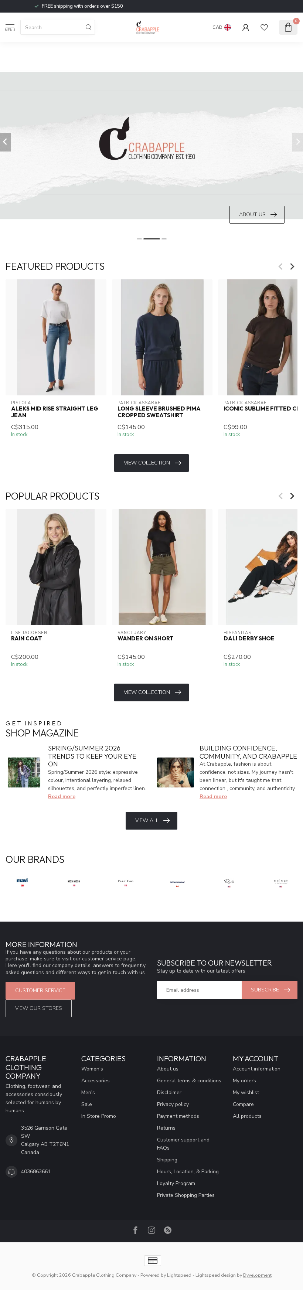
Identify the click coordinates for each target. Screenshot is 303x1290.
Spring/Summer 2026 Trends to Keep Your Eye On (92, 756)
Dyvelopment (257, 1275)
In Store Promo (98, 1116)
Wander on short (146, 638)
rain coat (26, 638)
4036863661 (36, 1171)
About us (167, 1068)
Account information (256, 1068)
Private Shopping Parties (186, 1195)
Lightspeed (179, 1275)
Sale (86, 1104)
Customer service (40, 990)
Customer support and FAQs (183, 1143)
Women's (92, 1068)
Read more (61, 796)
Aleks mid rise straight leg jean (54, 412)
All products (247, 1116)
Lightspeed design (215, 1275)
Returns (166, 1127)
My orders (244, 1080)
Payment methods (178, 1116)
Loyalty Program (176, 1183)
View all (147, 820)
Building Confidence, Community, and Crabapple (248, 752)
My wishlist (246, 1092)
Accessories (95, 1080)
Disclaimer (169, 1092)
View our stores (38, 1008)
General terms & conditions (189, 1080)
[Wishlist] (264, 27)
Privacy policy (173, 1104)
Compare (243, 1104)
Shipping (167, 1159)
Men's (88, 1092)
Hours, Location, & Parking (188, 1171)
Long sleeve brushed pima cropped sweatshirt (159, 412)
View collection (147, 462)
